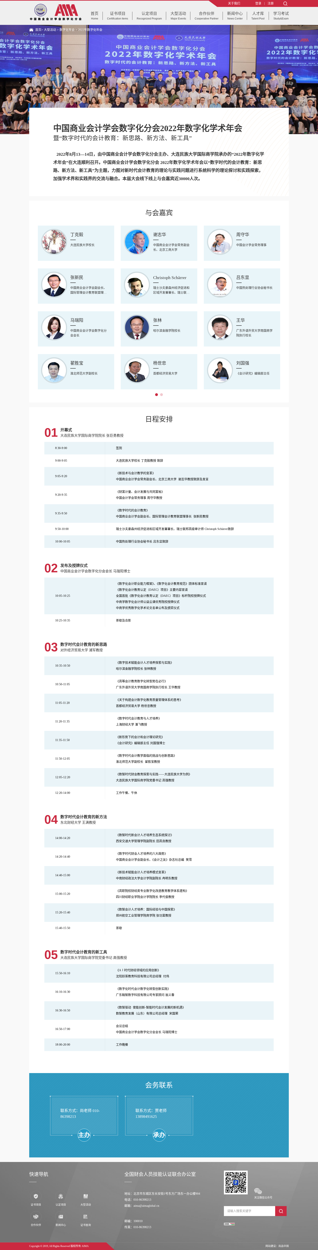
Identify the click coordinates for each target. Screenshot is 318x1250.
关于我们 (234, 3)
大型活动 (50, 29)
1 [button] (156, 394)
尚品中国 (283, 1246)
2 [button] (161, 394)
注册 (271, 3)
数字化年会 (67, 29)
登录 (258, 3)
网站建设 (270, 1246)
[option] (159, 79)
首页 (38, 29)
